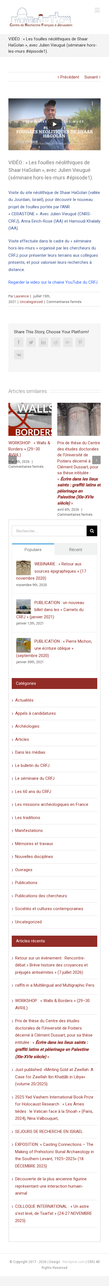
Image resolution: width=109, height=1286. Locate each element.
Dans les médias (30, 752)
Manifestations (29, 830)
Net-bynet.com (74, 1262)
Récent (75, 549)
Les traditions (27, 817)
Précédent (69, 77)
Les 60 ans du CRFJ (33, 791)
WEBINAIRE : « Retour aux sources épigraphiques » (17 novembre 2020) (51, 571)
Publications (26, 882)
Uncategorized (31, 302)
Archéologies (27, 726)
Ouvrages (23, 869)
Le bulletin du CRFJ (32, 765)
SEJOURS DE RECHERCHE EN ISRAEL (49, 1131)
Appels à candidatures (35, 713)
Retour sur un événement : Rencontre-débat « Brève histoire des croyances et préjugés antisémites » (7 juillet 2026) (51, 965)
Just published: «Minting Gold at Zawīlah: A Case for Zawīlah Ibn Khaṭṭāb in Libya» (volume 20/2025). (54, 1076)
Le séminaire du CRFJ (34, 778)
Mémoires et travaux (34, 843)
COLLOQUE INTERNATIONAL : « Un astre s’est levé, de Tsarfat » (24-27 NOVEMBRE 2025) (53, 1213)
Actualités (24, 700)
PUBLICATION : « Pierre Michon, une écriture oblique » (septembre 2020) (54, 648)
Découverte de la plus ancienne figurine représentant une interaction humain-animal (51, 1186)
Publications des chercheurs (41, 895)
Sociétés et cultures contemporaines (49, 908)
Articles (22, 739)
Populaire (33, 549)
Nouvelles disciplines (34, 856)
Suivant (91, 77)
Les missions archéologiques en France (51, 804)
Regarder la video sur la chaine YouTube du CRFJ (53, 282)
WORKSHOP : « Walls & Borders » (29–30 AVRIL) (29, 448)
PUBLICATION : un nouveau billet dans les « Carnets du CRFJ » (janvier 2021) (50, 609)
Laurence (21, 296)
